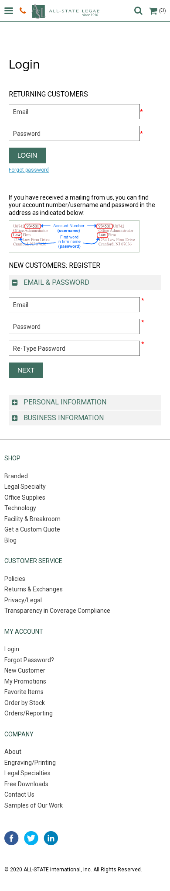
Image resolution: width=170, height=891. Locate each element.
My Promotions (25, 681)
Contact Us (19, 794)
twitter (31, 838)
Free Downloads (26, 783)
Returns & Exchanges (33, 589)
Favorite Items (24, 691)
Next (25, 370)
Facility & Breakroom (32, 518)
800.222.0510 (24, 11)
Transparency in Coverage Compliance (57, 610)
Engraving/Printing (30, 762)
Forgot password (29, 170)
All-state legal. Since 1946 (65, 11)
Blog (10, 540)
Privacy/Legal (23, 600)
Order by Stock (24, 702)
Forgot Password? (29, 659)
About (12, 751)
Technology (20, 507)
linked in (51, 838)
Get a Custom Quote (32, 529)
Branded (16, 476)
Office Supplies (24, 497)
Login (11, 649)
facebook (11, 838)
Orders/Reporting (28, 713)
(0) (162, 10)
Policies (14, 578)
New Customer (24, 670)
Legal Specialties (27, 773)
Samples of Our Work (33, 805)
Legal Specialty (25, 486)
